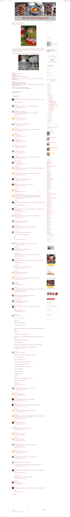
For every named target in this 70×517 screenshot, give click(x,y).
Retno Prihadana (16, 299)
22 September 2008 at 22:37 (20, 130)
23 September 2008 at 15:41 (20, 239)
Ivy (14, 455)
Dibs (15, 426)
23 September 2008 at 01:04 (20, 158)
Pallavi (15, 480)
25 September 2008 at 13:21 (20, 429)
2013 (49, 86)
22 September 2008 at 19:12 (20, 107)
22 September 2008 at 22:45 (20, 136)
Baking (48, 162)
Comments (49, 75)
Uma (15, 144)
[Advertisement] (19, 501)
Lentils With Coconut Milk (54, 147)
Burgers (48, 171)
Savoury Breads (49, 222)
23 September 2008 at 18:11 (20, 262)
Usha (15, 392)
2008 (49, 94)
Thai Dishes (48, 228)
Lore (15, 207)
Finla (15, 110)
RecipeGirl (15, 386)
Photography (48, 218)
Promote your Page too (50, 37)
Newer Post (13, 509)
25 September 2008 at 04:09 (20, 418)
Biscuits (48, 164)
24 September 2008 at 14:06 (20, 311)
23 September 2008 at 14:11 (20, 222)
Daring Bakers (49, 187)
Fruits (48, 195)
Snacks (48, 224)
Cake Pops (48, 173)
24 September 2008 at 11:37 (20, 302)
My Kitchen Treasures (49, 21)
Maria (15, 397)
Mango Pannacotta (51, 109)
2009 (49, 92)
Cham (15, 104)
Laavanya (15, 138)
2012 (49, 88)
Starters (48, 227)
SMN (15, 421)
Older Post (43, 509)
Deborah (15, 97)
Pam (15, 200)
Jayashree (15, 188)
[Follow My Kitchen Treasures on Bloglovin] (50, 65)
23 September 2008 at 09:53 (20, 211)
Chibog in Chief (16, 214)
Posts (49, 239)
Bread (48, 168)
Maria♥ (15, 230)
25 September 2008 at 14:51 (20, 435)
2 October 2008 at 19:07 (19, 491)
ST (14, 219)
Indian (48, 200)
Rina (15, 468)
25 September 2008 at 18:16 (20, 440)
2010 (49, 91)
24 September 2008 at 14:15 (20, 348)
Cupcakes (17, 92)
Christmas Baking (49, 178)
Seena (15, 281)
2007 (49, 122)
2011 (49, 89)
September (50, 100)
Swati (15, 177)
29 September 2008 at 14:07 (20, 483)
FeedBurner (54, 61)
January (50, 120)
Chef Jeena (15, 265)
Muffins (48, 213)
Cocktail (48, 181)
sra (14, 242)
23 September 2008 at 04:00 (20, 169)
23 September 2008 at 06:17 (20, 180)
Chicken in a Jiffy (51, 108)
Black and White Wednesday (51, 166)
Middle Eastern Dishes (50, 211)
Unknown (15, 116)
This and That (49, 229)
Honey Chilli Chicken (53, 142)
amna (15, 172)
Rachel (15, 287)
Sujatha (15, 408)
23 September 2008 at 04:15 (20, 175)
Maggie (15, 133)
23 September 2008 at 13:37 (20, 217)
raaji (15, 122)
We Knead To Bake (49, 234)
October (50, 98)
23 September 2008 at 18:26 (20, 268)
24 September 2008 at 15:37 (20, 389)
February (50, 118)
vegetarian (48, 232)
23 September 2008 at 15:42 (20, 245)
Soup (47, 225)
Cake (47, 172)
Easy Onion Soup (52, 152)
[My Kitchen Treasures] (50, 36)
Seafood (48, 223)
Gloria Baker (16, 225)
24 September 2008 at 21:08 (20, 400)
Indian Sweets (49, 203)
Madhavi (15, 270)
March (50, 117)
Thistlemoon (16, 258)
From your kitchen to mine (51, 194)
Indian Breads (49, 201)
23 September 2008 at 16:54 (20, 250)
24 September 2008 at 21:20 (20, 406)
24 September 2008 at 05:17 (20, 284)
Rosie (15, 486)
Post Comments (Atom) (19, 511)
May (49, 114)
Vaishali (15, 276)
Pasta (47, 217)
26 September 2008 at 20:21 (20, 458)
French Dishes (49, 192)
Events (48, 190)
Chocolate (48, 177)
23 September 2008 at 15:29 (20, 228)
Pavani (15, 183)
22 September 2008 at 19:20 (20, 114)
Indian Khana (16, 166)
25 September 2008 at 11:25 (20, 424)
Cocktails (48, 182)
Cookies (48, 185)
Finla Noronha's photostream (52, 248)
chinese (48, 176)
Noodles (48, 215)
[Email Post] (22, 91)
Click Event (48, 180)
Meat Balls (48, 210)
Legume (48, 208)
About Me (48, 69)
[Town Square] (49, 302)
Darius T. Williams (17, 305)
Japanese (48, 205)
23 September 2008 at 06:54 (20, 191)
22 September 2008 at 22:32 (20, 125)
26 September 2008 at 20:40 (20, 472)
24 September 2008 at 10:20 (20, 297)
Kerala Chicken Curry (53, 137)
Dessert (48, 189)
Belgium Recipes (49, 163)
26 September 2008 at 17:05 (20, 452)
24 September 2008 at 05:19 (20, 291)
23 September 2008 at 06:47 (20, 186)
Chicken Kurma (52, 132)
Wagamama (48, 233)
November (50, 97)
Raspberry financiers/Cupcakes (18, 24)
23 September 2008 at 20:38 (20, 273)
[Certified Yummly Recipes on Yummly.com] (52, 80)
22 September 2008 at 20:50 (20, 119)
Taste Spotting (49, 309)
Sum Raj (15, 155)
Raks (15, 432)
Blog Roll (48, 167)
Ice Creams (48, 199)
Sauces (48, 220)
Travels (48, 231)
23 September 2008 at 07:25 (20, 204)
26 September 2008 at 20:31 (20, 466)
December (50, 95)
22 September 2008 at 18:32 (20, 102)
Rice (47, 219)
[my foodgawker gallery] (52, 306)
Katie (15, 294)
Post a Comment (14, 494)
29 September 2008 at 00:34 (20, 478)
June (49, 112)
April (50, 115)
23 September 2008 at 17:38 (20, 256)
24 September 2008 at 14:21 (20, 384)
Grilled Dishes (49, 196)
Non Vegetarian (49, 214)
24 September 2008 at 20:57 (20, 395)
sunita (15, 149)
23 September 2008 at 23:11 (20, 279)
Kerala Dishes (49, 206)
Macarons (48, 209)
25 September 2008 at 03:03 (20, 411)
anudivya (15, 437)
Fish (47, 191)
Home (29, 509)
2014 (49, 85)
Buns (47, 170)
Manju (15, 403)
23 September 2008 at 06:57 (20, 198)
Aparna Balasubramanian (18, 194)
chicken (48, 175)
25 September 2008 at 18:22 (20, 447)
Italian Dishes (49, 204)
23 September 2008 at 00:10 (20, 152)
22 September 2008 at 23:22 (20, 147)
